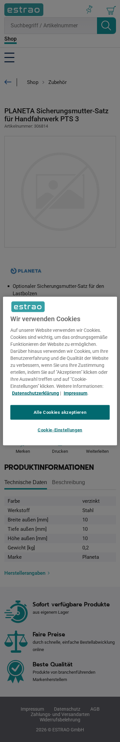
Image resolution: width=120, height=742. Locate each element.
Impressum (75, 392)
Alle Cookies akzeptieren (60, 411)
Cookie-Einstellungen (60, 429)
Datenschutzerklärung (35, 392)
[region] (60, 371)
